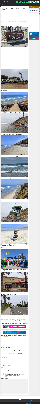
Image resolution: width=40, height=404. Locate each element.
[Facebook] (39, 12)
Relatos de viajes (6, 6)
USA (9, 6)
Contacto (26, 4)
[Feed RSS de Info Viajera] (38, 400)
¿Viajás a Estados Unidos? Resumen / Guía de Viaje (11, 320)
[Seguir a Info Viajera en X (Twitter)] (33, 400)
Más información (6, 336)
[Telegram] (39, 8)
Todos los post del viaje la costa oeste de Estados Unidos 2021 (13, 319)
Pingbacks (9, 365)
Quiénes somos (22, 4)
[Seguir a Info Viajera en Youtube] (32, 400)
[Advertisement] (14, 16)
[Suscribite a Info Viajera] (37, 400)
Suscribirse (29, 4)
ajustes (27, 403)
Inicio (4, 4)
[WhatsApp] (39, 7)
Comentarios (4, 365)
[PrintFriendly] (39, 10)
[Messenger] (39, 13)
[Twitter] (39, 9)
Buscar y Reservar (16, 4)
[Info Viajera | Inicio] (6, 1)
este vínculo (26, 323)
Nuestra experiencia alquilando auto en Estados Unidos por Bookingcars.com (12, 375)
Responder (4, 372)
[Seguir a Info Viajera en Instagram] (31, 400)
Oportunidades (11, 4)
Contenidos (7, 4)
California (2, 6)
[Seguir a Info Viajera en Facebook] (34, 400)
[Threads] (39, 14)
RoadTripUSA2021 (5, 357)
